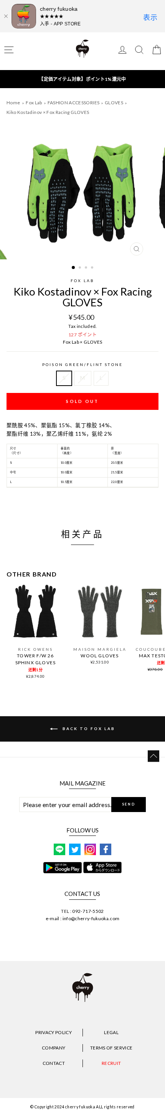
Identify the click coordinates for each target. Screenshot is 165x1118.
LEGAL (111, 1032)
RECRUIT (111, 1063)
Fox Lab (34, 102)
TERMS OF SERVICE (111, 1048)
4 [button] (93, 268)
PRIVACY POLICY (53, 1032)
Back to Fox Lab (88, 728)
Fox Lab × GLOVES (82, 342)
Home (13, 102)
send (128, 804)
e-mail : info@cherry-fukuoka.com (83, 918)
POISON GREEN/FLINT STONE (82, 364)
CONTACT (54, 1063)
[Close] (5, 16)
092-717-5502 (88, 911)
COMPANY (53, 1048)
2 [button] (80, 268)
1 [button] (74, 268)
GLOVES (114, 102)
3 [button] (87, 268)
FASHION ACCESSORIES (74, 102)
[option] (82, 194)
